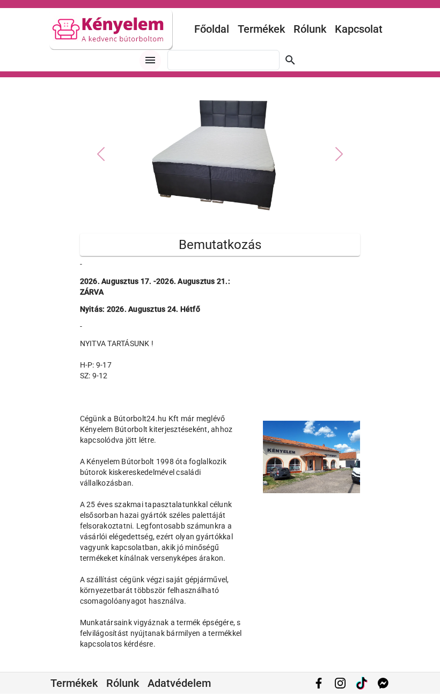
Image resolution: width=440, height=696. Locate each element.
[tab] (201, 213)
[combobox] (223, 60)
